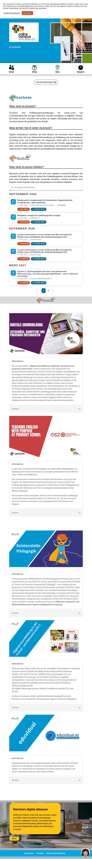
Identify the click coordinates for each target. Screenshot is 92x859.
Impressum (29, 853)
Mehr (14, 838)
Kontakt (40, 853)
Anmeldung (24, 209)
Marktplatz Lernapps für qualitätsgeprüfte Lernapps (38, 215)
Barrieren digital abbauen (30, 809)
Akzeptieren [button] (27, 13)
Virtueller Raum (39, 209)
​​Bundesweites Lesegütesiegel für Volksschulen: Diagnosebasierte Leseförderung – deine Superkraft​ (44, 201)
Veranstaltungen (44, 82)
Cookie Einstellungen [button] (12, 13)
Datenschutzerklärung (55, 853)
